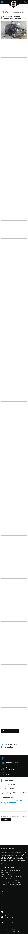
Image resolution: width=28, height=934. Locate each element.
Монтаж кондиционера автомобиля (10, 880)
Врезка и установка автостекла (9, 872)
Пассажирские (15, 10)
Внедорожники (5, 904)
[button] (25, 2)
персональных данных (21, 816)
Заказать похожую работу (10, 730)
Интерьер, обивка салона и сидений (10, 870)
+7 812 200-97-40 (10, 784)
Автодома (3, 899)
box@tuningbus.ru (11, 789)
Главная (3, 10)
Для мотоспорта (5, 897)
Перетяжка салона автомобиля (9, 878)
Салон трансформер (6, 11)
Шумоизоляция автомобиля (8, 874)
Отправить (6, 819)
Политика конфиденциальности (19, 929)
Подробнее (4, 864)
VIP (2, 895)
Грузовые (3, 891)
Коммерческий (5, 901)
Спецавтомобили (5, 903)
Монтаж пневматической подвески (10, 882)
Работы (8, 10)
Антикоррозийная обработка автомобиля (12, 884)
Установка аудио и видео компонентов (11, 876)
